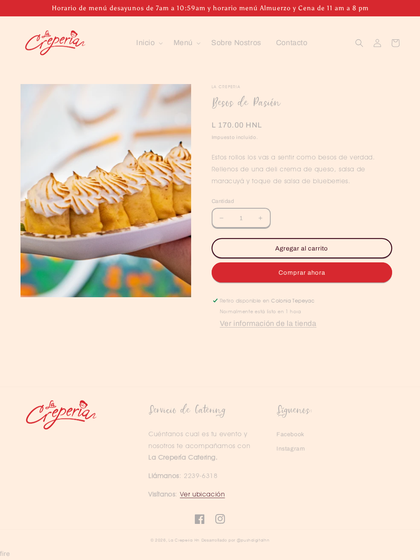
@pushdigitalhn (253, 539)
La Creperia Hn (184, 539)
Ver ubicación (202, 494)
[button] (147, 42)
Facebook (290, 434)
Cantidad (223, 201)
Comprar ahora (301, 272)
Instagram (290, 449)
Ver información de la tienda (268, 323)
